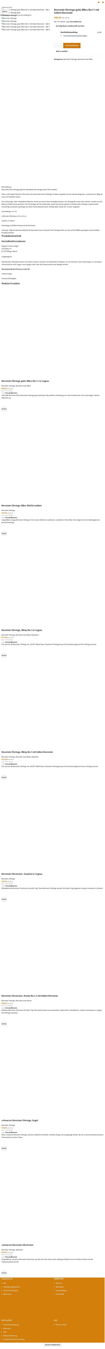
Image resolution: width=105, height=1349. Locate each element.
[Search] (6, 3)
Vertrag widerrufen (52, 1345)
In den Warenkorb (71, 45)
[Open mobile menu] (2, 3)
